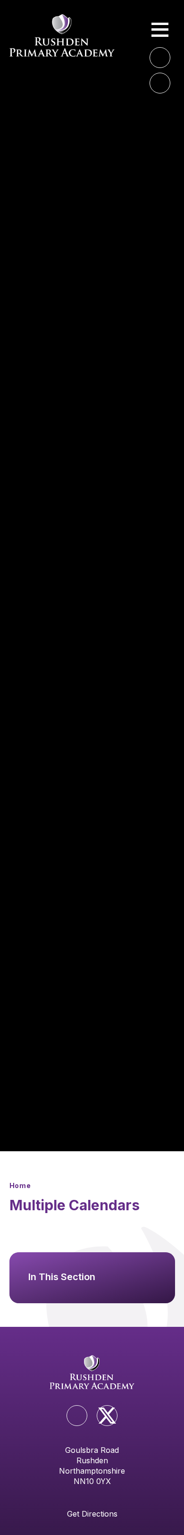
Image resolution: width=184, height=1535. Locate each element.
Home (20, 1185)
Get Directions (92, 1513)
